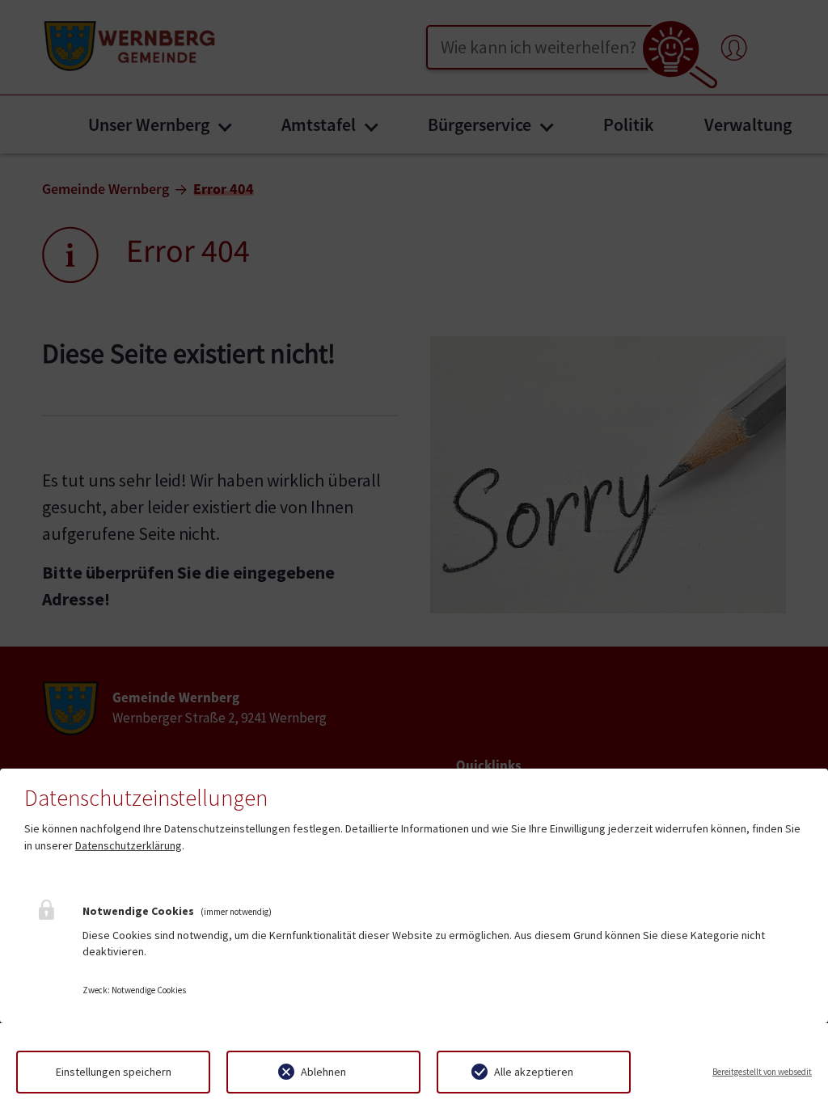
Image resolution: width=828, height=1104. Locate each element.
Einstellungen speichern (113, 1071)
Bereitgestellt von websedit (762, 1071)
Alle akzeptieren (533, 1071)
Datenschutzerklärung (128, 845)
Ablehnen (323, 1071)
